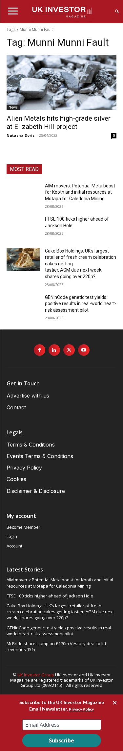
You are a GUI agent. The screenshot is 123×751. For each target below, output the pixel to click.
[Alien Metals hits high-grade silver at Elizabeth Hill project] (61, 82)
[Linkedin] (54, 350)
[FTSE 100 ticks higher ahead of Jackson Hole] (23, 227)
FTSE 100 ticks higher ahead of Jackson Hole (50, 596)
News (13, 107)
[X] (69, 350)
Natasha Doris (20, 135)
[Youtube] (84, 350)
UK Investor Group (35, 675)
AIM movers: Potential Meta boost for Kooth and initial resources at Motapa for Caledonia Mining (80, 192)
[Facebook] (39, 350)
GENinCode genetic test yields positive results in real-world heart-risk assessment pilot (80, 304)
